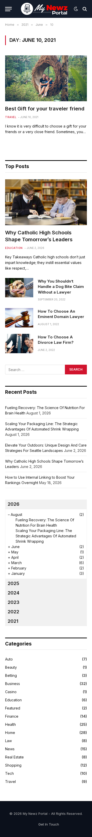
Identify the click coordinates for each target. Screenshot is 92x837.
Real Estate (14, 757)
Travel (10, 781)
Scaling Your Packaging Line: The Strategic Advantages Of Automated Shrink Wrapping (46, 535)
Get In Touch (48, 824)
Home (10, 732)
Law (8, 741)
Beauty (11, 667)
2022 (13, 611)
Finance (11, 716)
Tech (9, 773)
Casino (11, 692)
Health (10, 724)
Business (12, 683)
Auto (9, 659)
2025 (13, 583)
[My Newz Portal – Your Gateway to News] (45, 9)
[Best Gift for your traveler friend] (46, 78)
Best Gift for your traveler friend (44, 109)
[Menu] (8, 9)
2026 (13, 504)
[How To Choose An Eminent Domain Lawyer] (19, 317)
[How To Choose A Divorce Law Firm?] (19, 343)
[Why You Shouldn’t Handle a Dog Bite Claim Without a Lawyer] (19, 287)
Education (13, 700)
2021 (13, 621)
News (10, 749)
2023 (13, 602)
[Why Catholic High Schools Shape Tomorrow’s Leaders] (46, 202)
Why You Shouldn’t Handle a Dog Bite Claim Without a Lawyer (61, 287)
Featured (12, 708)
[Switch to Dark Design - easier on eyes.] (76, 9)
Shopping (13, 765)
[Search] (84, 9)
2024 (13, 592)
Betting (11, 675)
